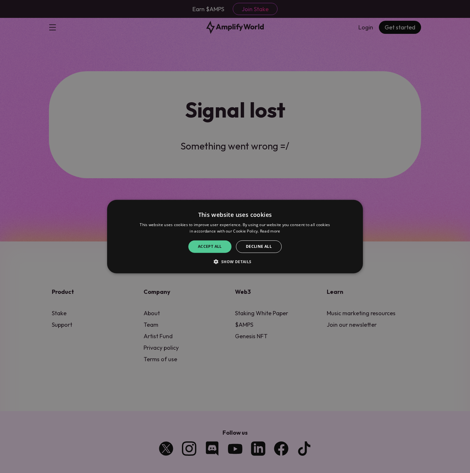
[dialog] (235, 236)
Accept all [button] (210, 246)
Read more (270, 231)
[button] (234, 261)
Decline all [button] (259, 246)
